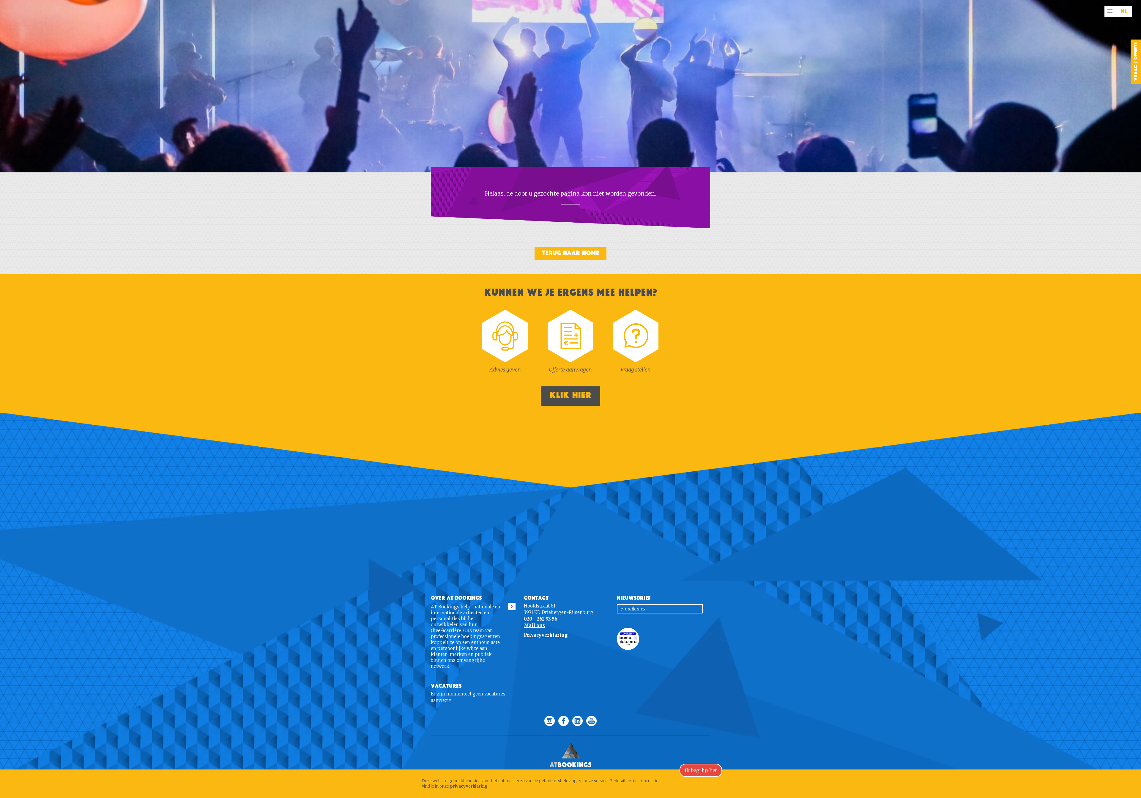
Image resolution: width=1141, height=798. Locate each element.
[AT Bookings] (570, 738)
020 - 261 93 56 (540, 619)
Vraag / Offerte (1135, 62)
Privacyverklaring (546, 635)
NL (1124, 11)
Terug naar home (570, 253)
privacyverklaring (469, 786)
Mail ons (534, 625)
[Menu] (1109, 11)
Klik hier (570, 395)
